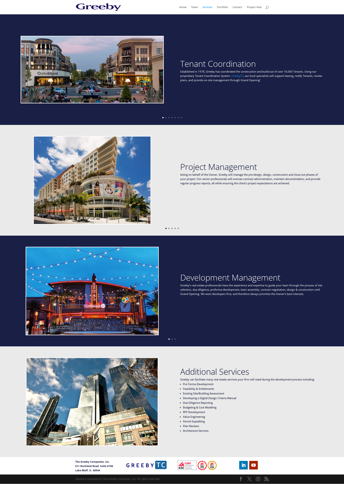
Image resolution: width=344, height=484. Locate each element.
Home (183, 7)
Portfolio (222, 7)
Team (194, 7)
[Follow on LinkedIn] (243, 465)
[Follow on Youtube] (253, 465)
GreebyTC (237, 76)
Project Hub (254, 7)
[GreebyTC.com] (146, 465)
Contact (237, 7)
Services (207, 7)
